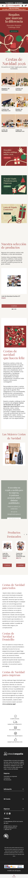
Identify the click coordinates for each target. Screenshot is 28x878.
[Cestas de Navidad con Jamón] (8, 100)
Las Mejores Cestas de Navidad (14, 436)
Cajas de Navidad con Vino (20, 131)
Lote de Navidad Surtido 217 (11, 296)
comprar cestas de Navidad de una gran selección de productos (13, 404)
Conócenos (7, 778)
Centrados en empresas (10, 776)
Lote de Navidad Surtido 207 (6, 555)
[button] (12, 51)
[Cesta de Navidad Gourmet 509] (20, 546)
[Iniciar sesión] (22, 5)
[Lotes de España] (12, 5)
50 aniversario (7, 780)
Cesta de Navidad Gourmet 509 (20, 555)
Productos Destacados (14, 534)
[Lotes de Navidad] (8, 121)
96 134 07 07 (10, 3)
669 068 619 (19, 3)
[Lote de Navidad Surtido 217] (14, 281)
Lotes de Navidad (4, 130)
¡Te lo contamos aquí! (9, 704)
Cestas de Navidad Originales (19, 90)
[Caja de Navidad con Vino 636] (14, 454)
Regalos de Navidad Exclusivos (5, 90)
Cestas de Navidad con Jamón (6, 111)
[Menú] (2, 5)
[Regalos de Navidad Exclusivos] (8, 80)
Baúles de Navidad (19, 110)
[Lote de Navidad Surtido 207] (7, 546)
